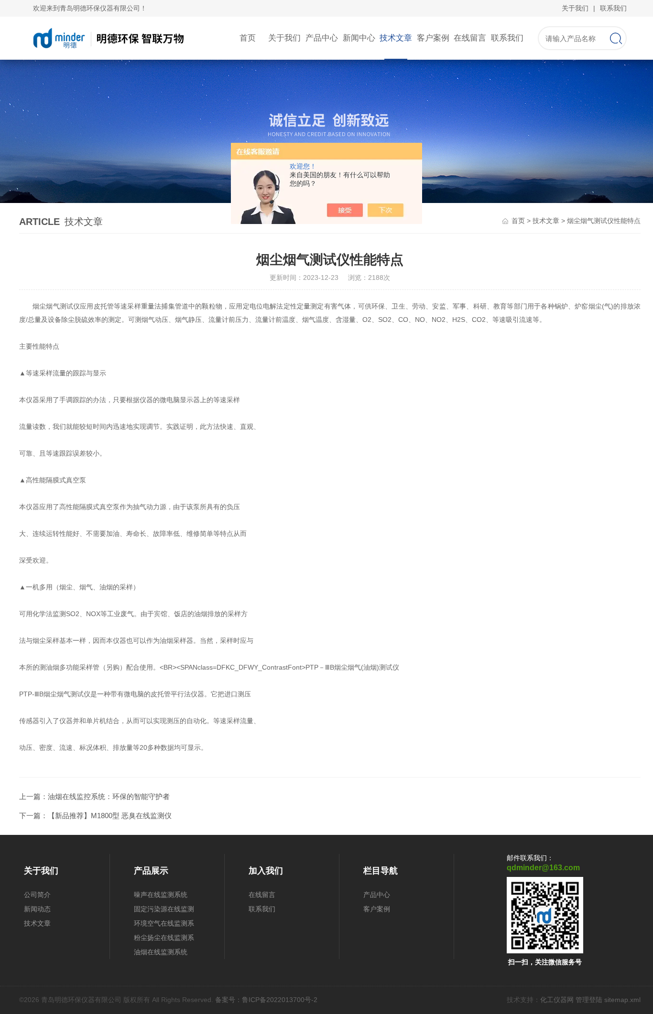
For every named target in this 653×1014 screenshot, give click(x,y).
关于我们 (575, 8)
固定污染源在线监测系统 (164, 910)
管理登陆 (589, 999)
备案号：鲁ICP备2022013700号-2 (266, 999)
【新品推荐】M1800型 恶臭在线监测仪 (110, 815)
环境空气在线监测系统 (164, 924)
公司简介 (37, 894)
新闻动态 (37, 909)
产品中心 (321, 38)
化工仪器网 (557, 999)
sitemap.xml (622, 999)
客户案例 (433, 38)
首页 (247, 38)
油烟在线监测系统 (160, 952)
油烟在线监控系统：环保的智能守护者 (109, 796)
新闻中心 (359, 38)
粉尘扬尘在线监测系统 (164, 939)
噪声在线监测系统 (160, 894)
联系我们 (613, 8)
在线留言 (470, 38)
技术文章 (396, 38)
